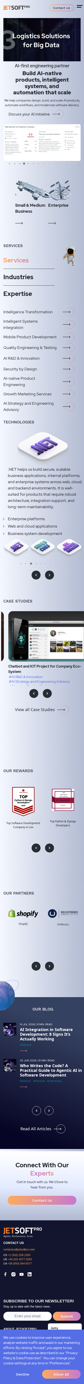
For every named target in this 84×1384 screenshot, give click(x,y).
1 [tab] (9, 163)
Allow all (61, 1374)
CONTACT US (13, 1243)
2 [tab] (14, 163)
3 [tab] (20, 163)
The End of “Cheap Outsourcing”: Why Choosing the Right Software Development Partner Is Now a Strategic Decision (51, 1039)
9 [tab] (49, 163)
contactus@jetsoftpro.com (19, 1249)
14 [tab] (74, 163)
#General (39, 1054)
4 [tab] (25, 163)
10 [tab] (54, 163)
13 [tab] (69, 163)
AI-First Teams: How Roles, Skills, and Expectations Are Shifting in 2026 (47, 1079)
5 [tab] (30, 163)
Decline (22, 1374)
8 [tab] (44, 163)
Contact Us (42, 1200)
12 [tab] (64, 163)
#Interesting (54, 1054)
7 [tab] (38, 163)
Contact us (61, 8)
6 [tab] (34, 163)
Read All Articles (35, 1128)
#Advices (25, 1054)
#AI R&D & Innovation (21, 677)
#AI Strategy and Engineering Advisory (34, 681)
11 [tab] (59, 163)
